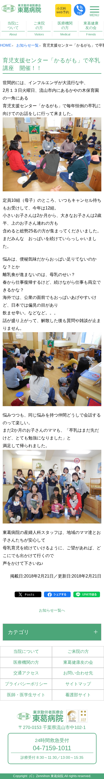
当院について (13, 28)
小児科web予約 (63, 10)
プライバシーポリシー (26, 684)
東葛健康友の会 (78, 662)
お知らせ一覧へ (52, 610)
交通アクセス (26, 673)
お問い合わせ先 (78, 673)
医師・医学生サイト (26, 695)
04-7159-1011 (52, 748)
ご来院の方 (39, 28)
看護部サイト (78, 695)
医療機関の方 (65, 28)
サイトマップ (78, 684)
